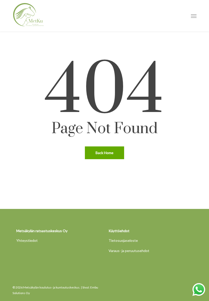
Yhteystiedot (27, 240)
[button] (194, 15)
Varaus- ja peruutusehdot (129, 250)
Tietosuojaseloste (123, 240)
